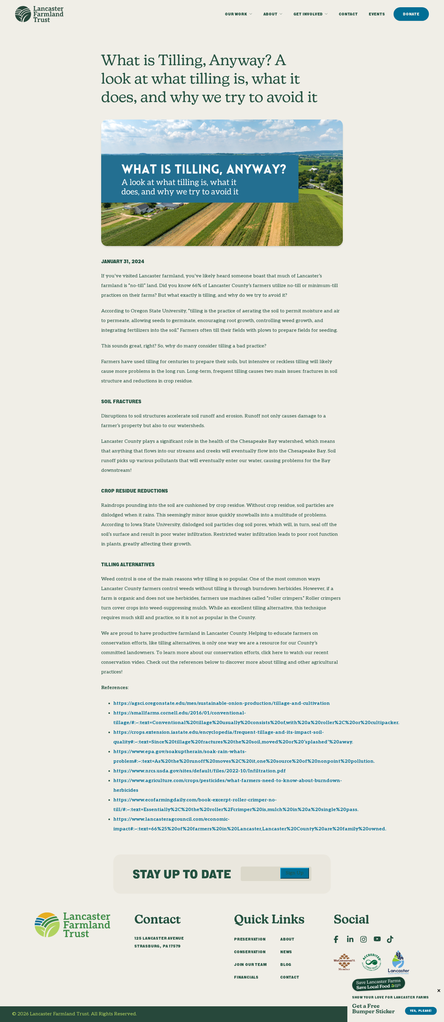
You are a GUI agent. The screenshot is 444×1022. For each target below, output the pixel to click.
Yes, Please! (421, 1010)
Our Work (236, 14)
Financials (246, 977)
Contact (348, 14)
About (270, 14)
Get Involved (308, 14)
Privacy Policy (416, 1014)
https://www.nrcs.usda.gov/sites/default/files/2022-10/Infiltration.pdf (199, 771)
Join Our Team (250, 964)
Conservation (250, 952)
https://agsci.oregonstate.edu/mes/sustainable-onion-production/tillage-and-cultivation (221, 703)
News (286, 952)
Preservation (250, 939)
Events (377, 14)
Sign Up (295, 873)
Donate (411, 14)
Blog (285, 964)
